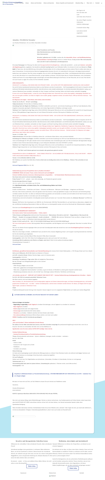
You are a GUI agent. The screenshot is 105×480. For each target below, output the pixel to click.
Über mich (89, 3)
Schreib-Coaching (18, 3)
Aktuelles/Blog (79, 3)
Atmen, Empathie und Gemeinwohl (64, 3)
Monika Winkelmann (20, 42)
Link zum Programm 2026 (19, 165)
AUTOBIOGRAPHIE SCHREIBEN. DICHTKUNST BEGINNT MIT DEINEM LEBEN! (36, 294)
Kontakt (97, 3)
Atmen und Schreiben (36, 3)
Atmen (27, 3)
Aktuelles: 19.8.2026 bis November (24, 40)
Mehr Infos (32, 466)
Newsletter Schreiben (41, 42)
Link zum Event (17, 244)
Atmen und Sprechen (49, 3)
